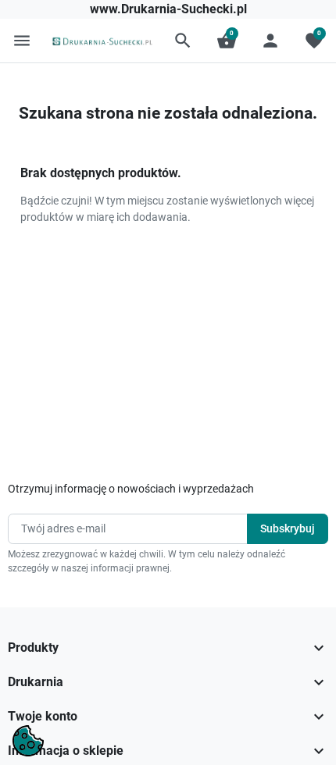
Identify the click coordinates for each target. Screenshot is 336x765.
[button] (183, 41)
